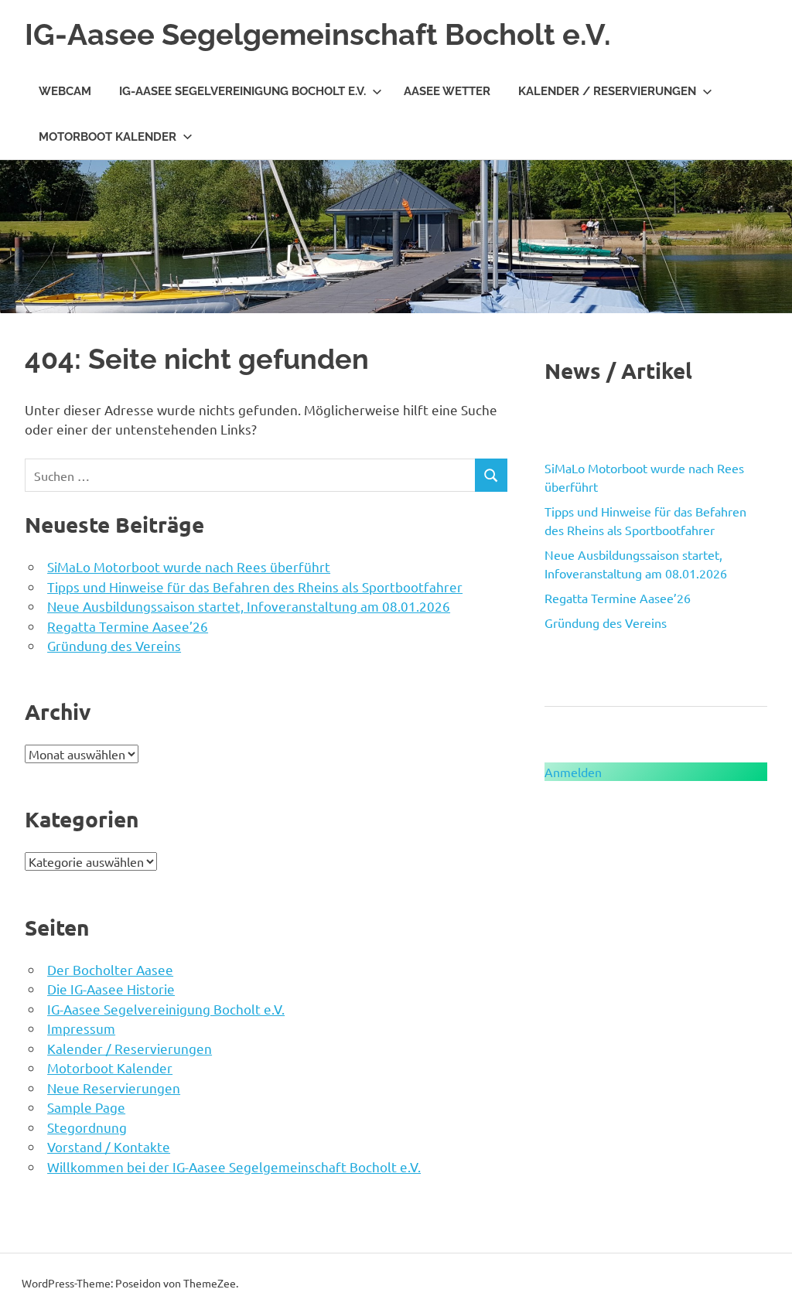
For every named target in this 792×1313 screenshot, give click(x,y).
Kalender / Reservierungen (607, 91)
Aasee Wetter (447, 91)
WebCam (65, 91)
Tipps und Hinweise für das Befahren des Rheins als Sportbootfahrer (255, 586)
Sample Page (86, 1107)
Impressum (81, 1028)
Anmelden (573, 771)
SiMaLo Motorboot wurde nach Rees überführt (188, 566)
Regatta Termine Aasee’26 (127, 626)
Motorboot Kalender (107, 137)
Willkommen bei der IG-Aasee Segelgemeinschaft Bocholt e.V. (234, 1166)
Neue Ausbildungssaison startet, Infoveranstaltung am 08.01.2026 (248, 606)
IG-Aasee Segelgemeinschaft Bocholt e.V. (318, 34)
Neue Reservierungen (113, 1087)
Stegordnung (87, 1127)
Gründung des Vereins (114, 645)
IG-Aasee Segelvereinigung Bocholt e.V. (242, 91)
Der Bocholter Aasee (110, 969)
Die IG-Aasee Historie (111, 988)
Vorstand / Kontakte (108, 1146)
